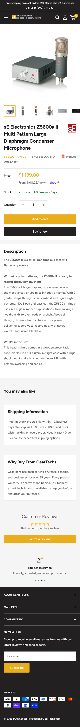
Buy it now (40, 231)
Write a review (40, 539)
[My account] (65, 17)
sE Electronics (15, 156)
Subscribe (17, 668)
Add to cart (40, 219)
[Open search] (57, 17)
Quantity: (10, 204)
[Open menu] (6, 17)
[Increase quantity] (43, 205)
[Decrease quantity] (23, 205)
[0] (72, 17)
